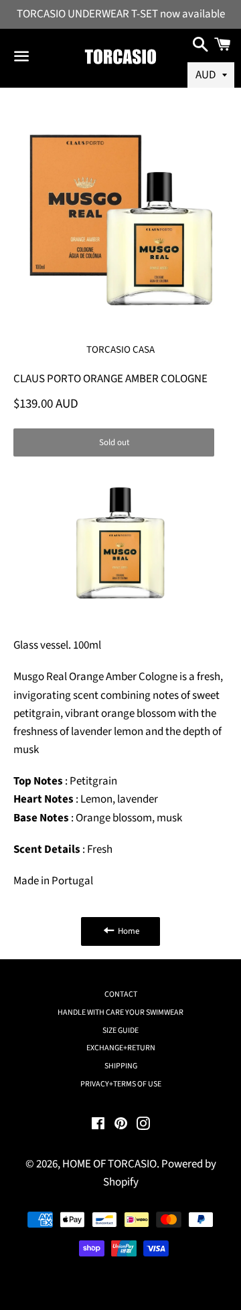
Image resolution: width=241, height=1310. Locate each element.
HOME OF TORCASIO (109, 1164)
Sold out (114, 442)
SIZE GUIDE (120, 1030)
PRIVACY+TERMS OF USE (120, 1084)
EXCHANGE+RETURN (120, 1048)
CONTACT (120, 994)
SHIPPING (120, 1066)
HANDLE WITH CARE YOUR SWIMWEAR (120, 1012)
